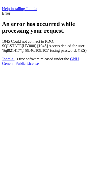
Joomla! (8, 59)
